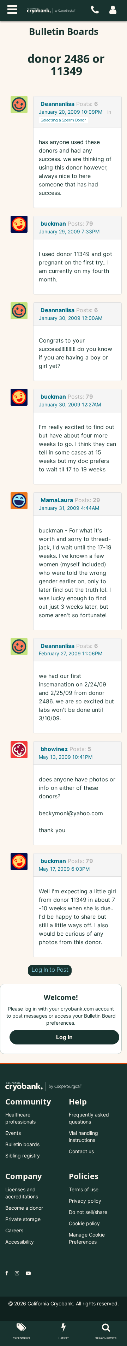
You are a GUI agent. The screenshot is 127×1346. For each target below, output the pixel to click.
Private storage (23, 1219)
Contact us (81, 1151)
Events (13, 1133)
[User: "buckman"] (21, 224)
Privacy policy (85, 1201)
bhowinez (54, 748)
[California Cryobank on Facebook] (6, 1273)
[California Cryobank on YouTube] (28, 1273)
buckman (53, 223)
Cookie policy (84, 1223)
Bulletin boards (22, 1144)
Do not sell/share (88, 1212)
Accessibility (19, 1242)
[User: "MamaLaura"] (21, 500)
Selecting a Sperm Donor (63, 120)
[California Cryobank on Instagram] (17, 1273)
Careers (14, 1230)
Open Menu (12, 8)
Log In (64, 1037)
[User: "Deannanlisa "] (21, 104)
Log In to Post (49, 969)
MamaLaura (57, 500)
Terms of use (83, 1189)
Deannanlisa (57, 103)
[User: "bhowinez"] (21, 749)
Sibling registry (22, 1156)
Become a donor (24, 1208)
